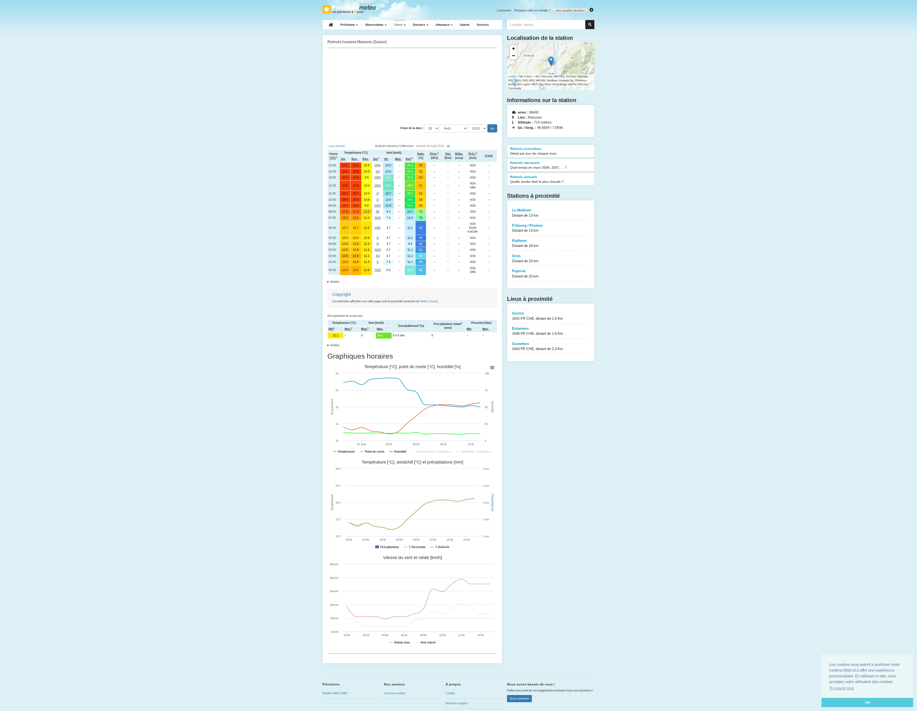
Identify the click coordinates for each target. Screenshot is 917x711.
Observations (374, 24)
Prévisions (348, 24)
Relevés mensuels (538, 165)
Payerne (525, 273)
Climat (398, 24)
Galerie (464, 24)
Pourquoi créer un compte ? (532, 10)
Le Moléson (525, 212)
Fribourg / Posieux (527, 227)
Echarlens (537, 330)
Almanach (443, 24)
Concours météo (394, 693)
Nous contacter (519, 698)
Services (483, 24)
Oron (525, 258)
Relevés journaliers (533, 151)
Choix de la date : (411, 128)
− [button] (513, 56)
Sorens (537, 315)
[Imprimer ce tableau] (448, 146)
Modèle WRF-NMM (334, 693)
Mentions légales (457, 703)
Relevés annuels (537, 179)
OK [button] (867, 702)
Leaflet (512, 76)
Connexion (504, 10)
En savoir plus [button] (842, 688)
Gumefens (537, 346)
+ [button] (513, 49)
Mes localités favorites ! (571, 10)
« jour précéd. (336, 146)
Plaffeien (525, 243)
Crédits (450, 693)
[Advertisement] (412, 86)
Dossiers (419, 24)
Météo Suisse (429, 301)
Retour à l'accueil (350, 9)
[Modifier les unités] (591, 9)
